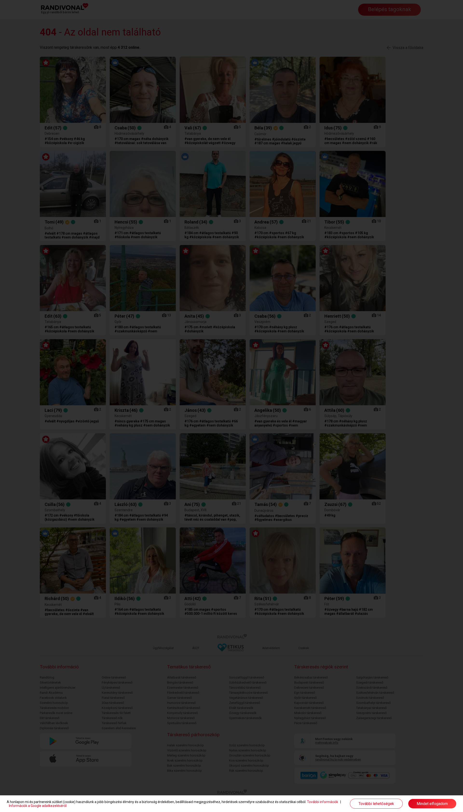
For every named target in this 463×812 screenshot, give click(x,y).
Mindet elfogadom (432, 803)
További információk (322, 802)
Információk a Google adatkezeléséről (38, 806)
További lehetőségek (376, 803)
